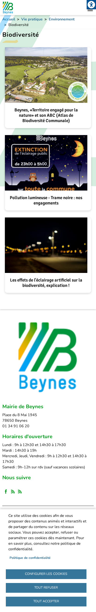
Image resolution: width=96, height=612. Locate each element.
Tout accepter (46, 601)
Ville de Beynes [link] (7, 7)
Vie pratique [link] (32, 19)
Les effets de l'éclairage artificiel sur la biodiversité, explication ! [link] (46, 283)
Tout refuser (46, 587)
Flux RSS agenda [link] (19, 491)
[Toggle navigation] (90, 9)
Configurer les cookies (46, 574)
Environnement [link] (62, 19)
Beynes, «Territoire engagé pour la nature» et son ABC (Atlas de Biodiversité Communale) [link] (46, 115)
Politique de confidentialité (30, 558)
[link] (91, 4)
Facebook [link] (5, 491)
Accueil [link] (8, 19)
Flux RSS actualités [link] (12, 491)
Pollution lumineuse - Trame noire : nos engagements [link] (46, 200)
